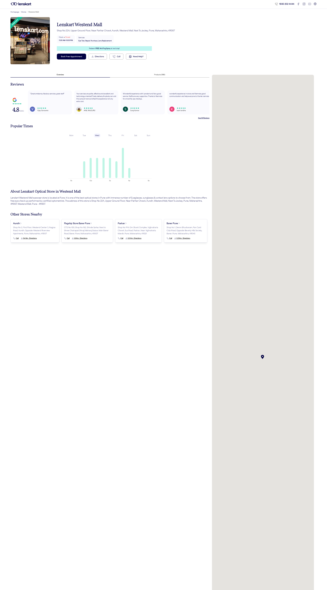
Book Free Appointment (71, 56)
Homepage (14, 12)
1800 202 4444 (286, 4)
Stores (23, 12)
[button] (263, 357)
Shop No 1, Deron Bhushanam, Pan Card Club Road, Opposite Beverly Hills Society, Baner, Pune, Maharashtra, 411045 (184, 230)
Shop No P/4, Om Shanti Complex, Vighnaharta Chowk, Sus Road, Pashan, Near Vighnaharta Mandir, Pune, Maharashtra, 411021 (138, 230)
